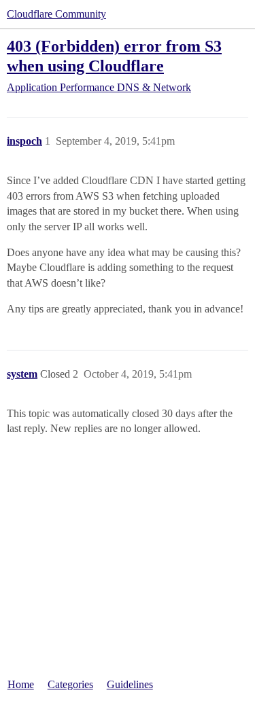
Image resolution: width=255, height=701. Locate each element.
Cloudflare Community (56, 14)
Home (20, 684)
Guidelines (130, 684)
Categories (70, 684)
